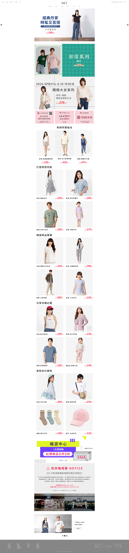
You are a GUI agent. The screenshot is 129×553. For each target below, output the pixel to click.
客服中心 (28, 546)
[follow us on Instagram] (117, 546)
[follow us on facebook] (115, 546)
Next (127, 25)
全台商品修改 (19, 548)
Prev (1, 25)
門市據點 (9, 546)
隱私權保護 (38, 545)
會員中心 (28, 545)
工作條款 (37, 548)
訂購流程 (18, 545)
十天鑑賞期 (18, 546)
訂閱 (109, 546)
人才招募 (9, 548)
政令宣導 (37, 546)
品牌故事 (9, 545)
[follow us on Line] (120, 546)
